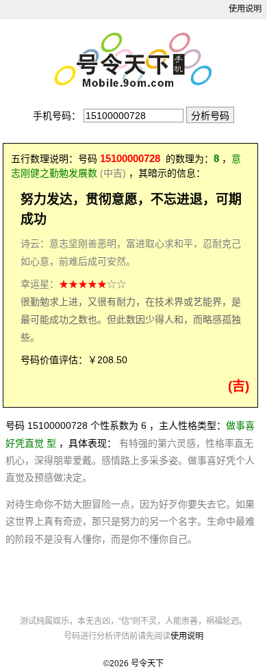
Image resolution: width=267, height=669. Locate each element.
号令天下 (147, 663)
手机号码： (57, 115)
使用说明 (245, 9)
